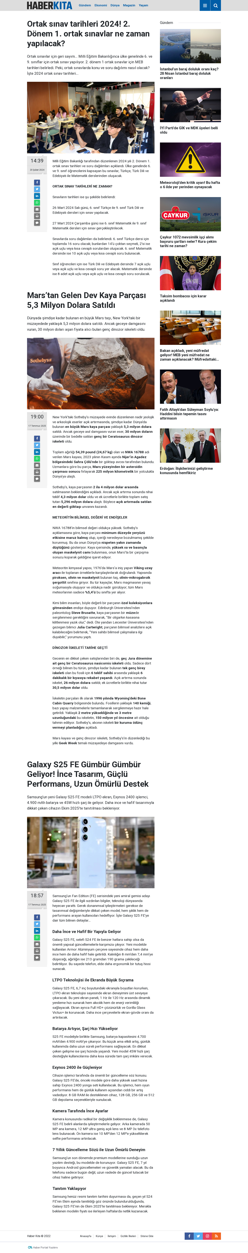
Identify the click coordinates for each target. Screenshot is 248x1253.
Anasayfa (85, 1236)
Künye (99, 1236)
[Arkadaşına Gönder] (37, 209)
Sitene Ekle (147, 1236)
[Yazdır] (37, 216)
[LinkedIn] (37, 196)
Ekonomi (101, 5)
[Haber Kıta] (49, 5)
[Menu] (205, 5)
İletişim (112, 1236)
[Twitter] (37, 189)
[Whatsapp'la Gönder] (37, 203)
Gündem (85, 5)
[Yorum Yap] (37, 223)
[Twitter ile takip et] (198, 1236)
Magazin (129, 5)
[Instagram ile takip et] (207, 1236)
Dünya (115, 5)
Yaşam (143, 5)
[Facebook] (37, 182)
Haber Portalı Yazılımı (45, 1247)
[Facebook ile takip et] (189, 1236)
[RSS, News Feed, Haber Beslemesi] (216, 1236)
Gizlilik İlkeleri (128, 1236)
